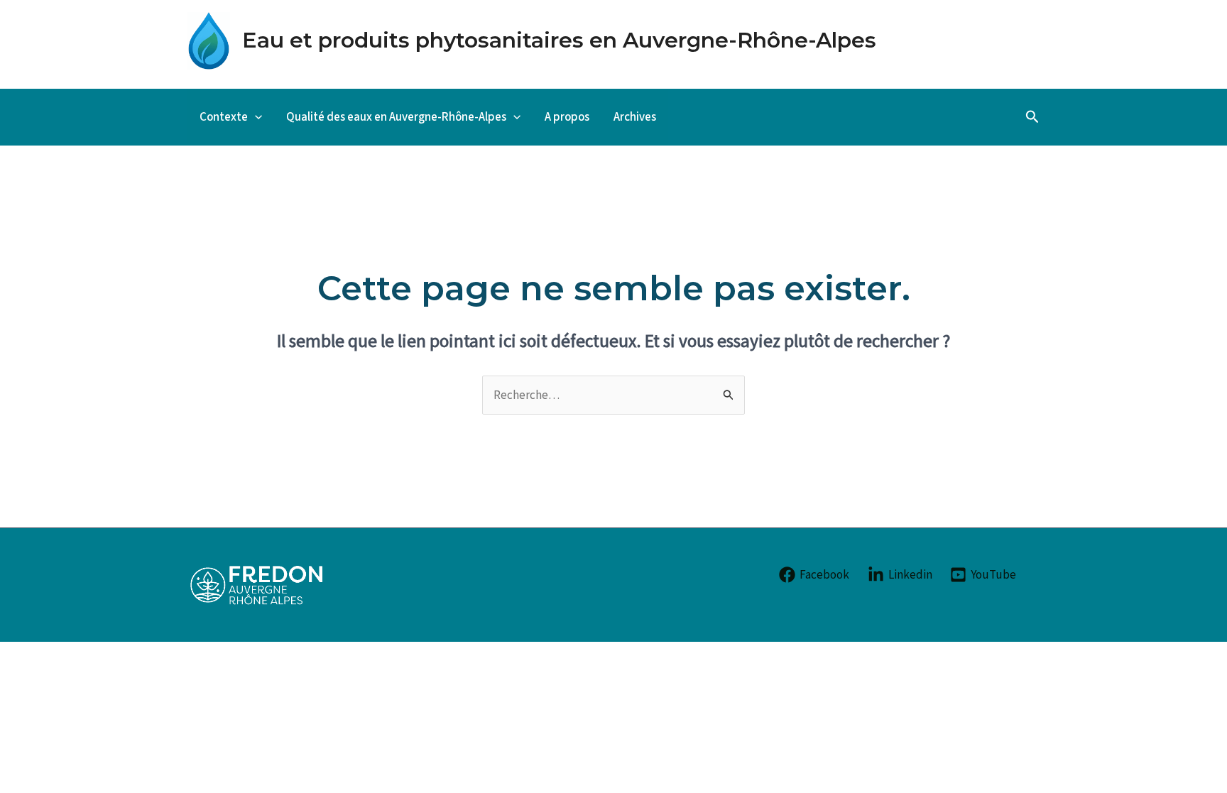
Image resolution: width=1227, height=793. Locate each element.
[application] (255, 117)
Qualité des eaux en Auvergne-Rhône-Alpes (396, 117)
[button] (1032, 117)
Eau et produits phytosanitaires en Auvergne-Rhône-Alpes (559, 40)
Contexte (224, 117)
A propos (567, 117)
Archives (635, 117)
